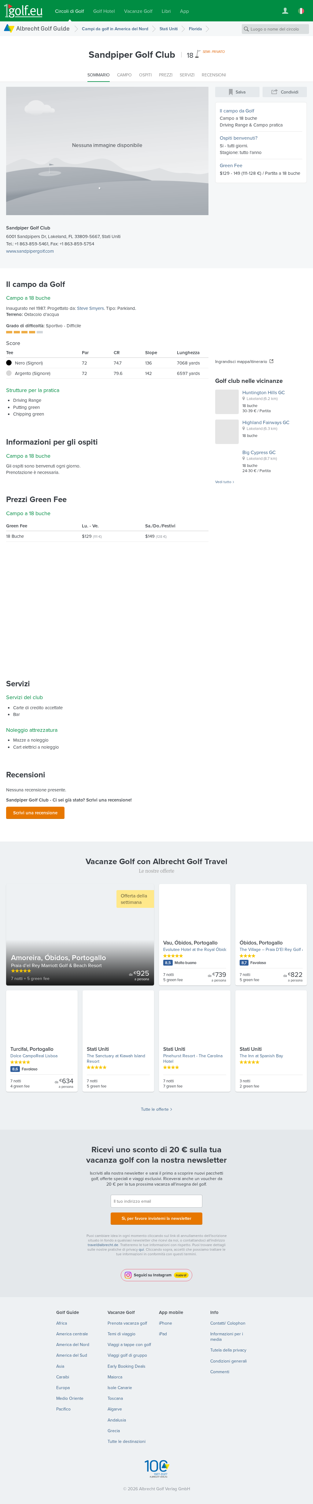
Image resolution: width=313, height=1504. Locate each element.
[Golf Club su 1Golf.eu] (23, 11)
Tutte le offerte (155, 1109)
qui (141, 1249)
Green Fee (231, 165)
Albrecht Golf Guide (43, 28)
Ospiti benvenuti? (238, 137)
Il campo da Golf (237, 110)
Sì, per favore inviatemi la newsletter (156, 1218)
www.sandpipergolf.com (30, 251)
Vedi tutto (223, 481)
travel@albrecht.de (103, 1244)
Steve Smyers (90, 308)
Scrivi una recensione (35, 812)
